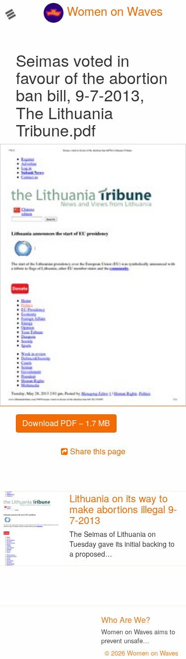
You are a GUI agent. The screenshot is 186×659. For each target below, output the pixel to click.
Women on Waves (113, 10)
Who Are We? (125, 619)
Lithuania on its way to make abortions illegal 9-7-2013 (123, 509)
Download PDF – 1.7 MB (66, 423)
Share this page (96, 451)
